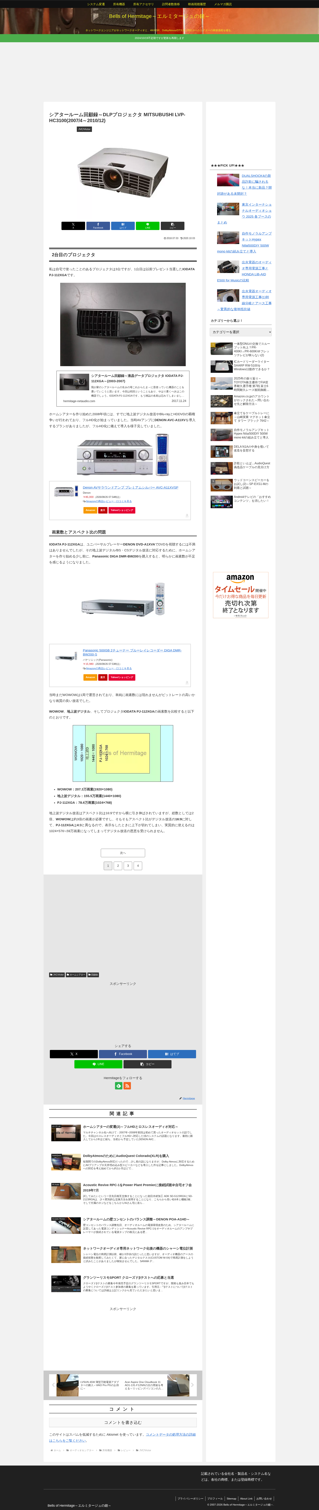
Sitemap (231, 1498)
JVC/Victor (58, 974)
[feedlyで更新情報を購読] (118, 1085)
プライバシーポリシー (190, 1498)
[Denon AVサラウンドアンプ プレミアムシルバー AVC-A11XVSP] (66, 491)
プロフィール (215, 1498)
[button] (172, 226)
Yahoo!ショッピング (122, 510)
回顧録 (94, 974)
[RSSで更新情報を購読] (127, 1085)
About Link (246, 1498)
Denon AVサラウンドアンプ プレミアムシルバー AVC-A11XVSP (130, 487)
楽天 (102, 510)
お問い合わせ (264, 1498)
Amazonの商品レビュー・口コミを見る (109, 501)
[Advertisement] (154, 71)
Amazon (90, 510)
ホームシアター (77, 974)
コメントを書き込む (123, 1422)
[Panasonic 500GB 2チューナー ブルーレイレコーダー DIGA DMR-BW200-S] (66, 657)
